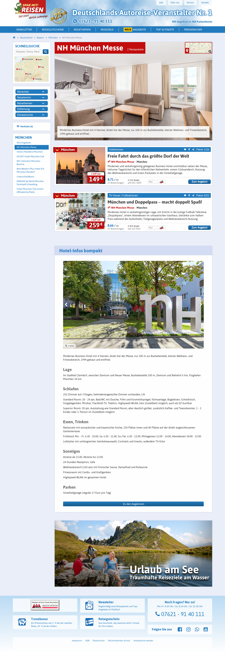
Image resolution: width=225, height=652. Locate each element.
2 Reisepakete (135, 49)
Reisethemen (82, 29)
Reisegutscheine (53, 29)
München (142, 161)
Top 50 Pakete (165, 29)
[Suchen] (46, 51)
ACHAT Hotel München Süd (30, 156)
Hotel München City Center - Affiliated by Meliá (31, 190)
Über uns (175, 2)
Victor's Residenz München (30, 151)
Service (190, 2)
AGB (87, 640)
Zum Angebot (199, 181)
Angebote (135, 29)
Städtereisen (116, 149)
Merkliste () (26, 126)
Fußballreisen (130, 195)
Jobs (161, 2)
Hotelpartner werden (143, 640)
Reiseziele (107, 29)
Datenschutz (99, 640)
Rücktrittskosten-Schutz (119, 640)
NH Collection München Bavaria (28, 162)
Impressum (77, 640)
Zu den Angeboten (133, 503)
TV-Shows (114, 195)
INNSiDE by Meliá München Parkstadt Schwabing (30, 183)
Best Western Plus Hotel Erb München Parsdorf (30, 170)
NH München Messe (26, 147)
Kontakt (205, 2)
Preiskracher (193, 29)
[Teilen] (193, 150)
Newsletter (24, 29)
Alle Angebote (24, 142)
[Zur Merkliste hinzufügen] (185, 149)
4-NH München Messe (121, 161)
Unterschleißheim (25, 176)
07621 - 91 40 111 (182, 614)
